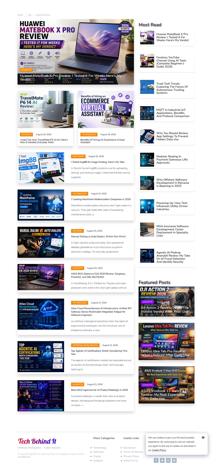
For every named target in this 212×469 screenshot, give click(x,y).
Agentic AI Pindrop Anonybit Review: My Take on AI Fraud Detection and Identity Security (173, 257)
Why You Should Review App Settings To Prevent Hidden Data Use (172, 136)
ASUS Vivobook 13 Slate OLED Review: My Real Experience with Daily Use (165, 395)
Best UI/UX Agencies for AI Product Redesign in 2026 (99, 390)
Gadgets (26, 70)
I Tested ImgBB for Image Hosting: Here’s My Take (97, 162)
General (77, 231)
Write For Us (131, 460)
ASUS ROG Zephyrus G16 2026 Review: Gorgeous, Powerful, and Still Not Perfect (98, 275)
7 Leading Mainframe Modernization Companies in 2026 (101, 199)
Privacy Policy (131, 456)
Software (98, 452)
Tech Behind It (24, 457)
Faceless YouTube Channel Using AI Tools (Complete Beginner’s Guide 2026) (171, 62)
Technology (89, 134)
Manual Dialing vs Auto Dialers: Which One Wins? (98, 236)
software (78, 156)
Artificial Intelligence (85, 345)
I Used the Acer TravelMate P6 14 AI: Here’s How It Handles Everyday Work (44, 141)
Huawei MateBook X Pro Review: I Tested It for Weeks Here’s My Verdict (70, 77)
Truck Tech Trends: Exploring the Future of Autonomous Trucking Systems (172, 88)
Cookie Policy (159, 450)
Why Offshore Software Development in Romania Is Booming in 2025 (172, 183)
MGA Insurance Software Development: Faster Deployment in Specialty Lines (172, 230)
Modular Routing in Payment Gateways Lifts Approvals (172, 160)
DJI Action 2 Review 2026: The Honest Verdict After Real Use (164, 309)
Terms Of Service (133, 452)
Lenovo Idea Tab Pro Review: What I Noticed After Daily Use (165, 353)
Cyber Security (52, 447)
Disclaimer (130, 447)
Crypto (97, 456)
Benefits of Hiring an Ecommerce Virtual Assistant (102, 141)
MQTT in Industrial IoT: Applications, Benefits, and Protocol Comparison (172, 113)
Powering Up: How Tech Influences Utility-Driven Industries (172, 206)
